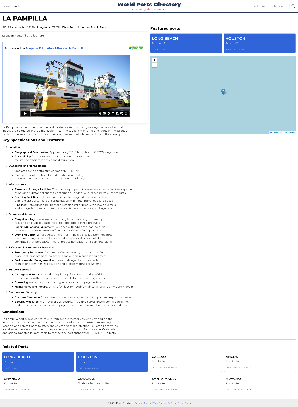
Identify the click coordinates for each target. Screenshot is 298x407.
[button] (223, 92)
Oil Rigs (171, 403)
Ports (16, 6)
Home (6, 6)
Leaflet (275, 132)
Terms (147, 403)
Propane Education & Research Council (54, 48)
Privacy (139, 403)
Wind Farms (159, 403)
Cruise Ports (184, 403)
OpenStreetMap (288, 132)
